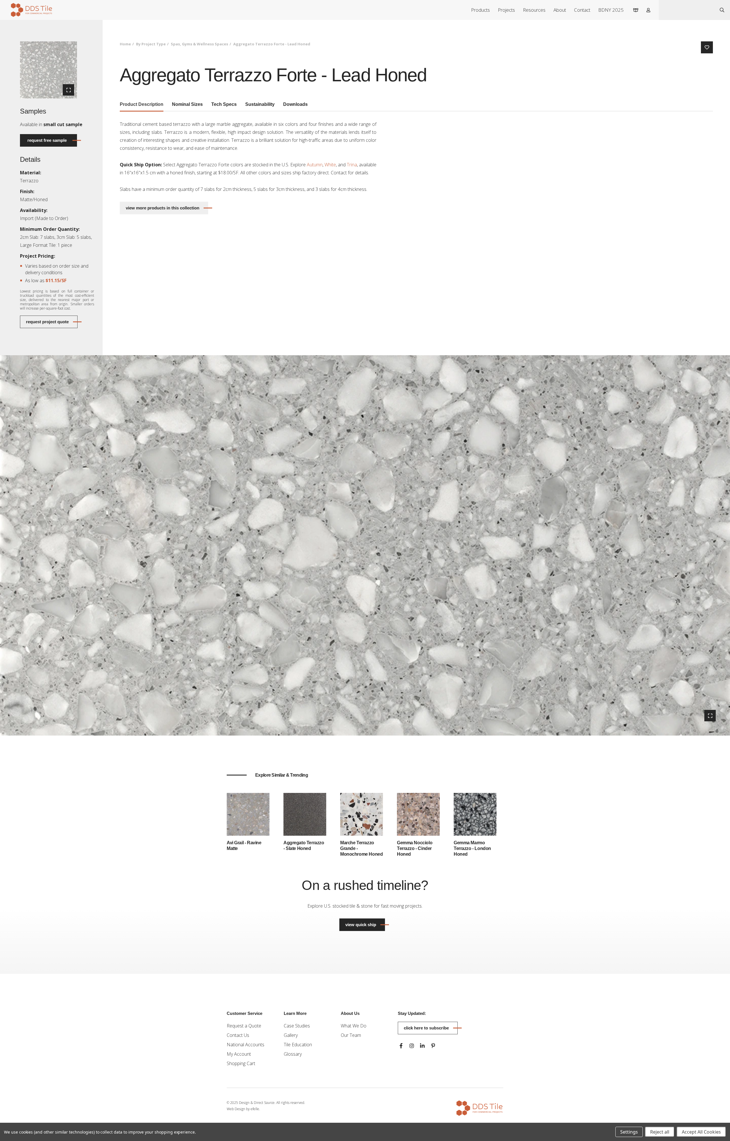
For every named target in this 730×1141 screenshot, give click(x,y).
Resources (534, 10)
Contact (582, 10)
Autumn (315, 164)
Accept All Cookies (701, 1132)
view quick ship (365, 924)
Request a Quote (244, 1026)
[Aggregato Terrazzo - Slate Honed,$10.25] (304, 814)
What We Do (353, 1026)
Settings (629, 1132)
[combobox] (686, 10)
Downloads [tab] (295, 104)
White (330, 164)
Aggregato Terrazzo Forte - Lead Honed (271, 44)
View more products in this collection (162, 207)
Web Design (236, 1108)
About (559, 10)
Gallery (291, 1035)
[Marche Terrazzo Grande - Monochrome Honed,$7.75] (361, 814)
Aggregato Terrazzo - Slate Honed (303, 845)
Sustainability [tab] (260, 104)
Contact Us (238, 1035)
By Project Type (151, 44)
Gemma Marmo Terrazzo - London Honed (472, 848)
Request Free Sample (47, 140)
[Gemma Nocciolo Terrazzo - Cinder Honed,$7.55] (418, 814)
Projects (506, 10)
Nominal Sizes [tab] (187, 104)
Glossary (293, 1054)
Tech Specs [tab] (224, 104)
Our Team (351, 1035)
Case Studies (297, 1026)
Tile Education (298, 1044)
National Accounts (245, 1044)
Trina (352, 164)
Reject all (659, 1132)
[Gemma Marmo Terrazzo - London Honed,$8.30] (475, 814)
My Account (239, 1054)
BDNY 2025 (611, 10)
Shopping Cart (241, 1063)
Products (480, 10)
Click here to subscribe (426, 1027)
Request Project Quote (47, 321)
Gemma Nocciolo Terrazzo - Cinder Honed (414, 848)
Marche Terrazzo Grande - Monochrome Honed (361, 848)
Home (125, 44)
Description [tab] (141, 104)
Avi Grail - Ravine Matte (244, 845)
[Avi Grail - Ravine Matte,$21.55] (248, 814)
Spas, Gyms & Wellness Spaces (199, 44)
